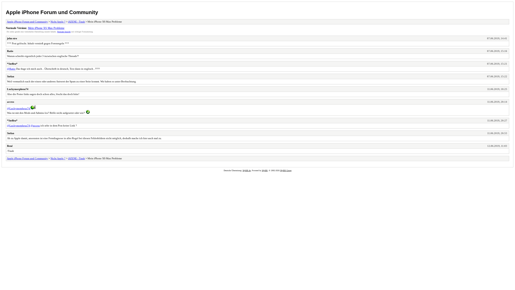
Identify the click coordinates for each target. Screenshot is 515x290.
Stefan (10, 76)
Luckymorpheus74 (17, 89)
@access (35, 125)
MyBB (265, 170)
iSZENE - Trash (76, 21)
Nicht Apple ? (57, 21)
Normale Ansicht (64, 32)
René (10, 145)
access (10, 101)
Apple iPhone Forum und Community (52, 12)
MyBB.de (247, 170)
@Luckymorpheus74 (19, 108)
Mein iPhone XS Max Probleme (46, 28)
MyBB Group (285, 170)
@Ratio (11, 68)
